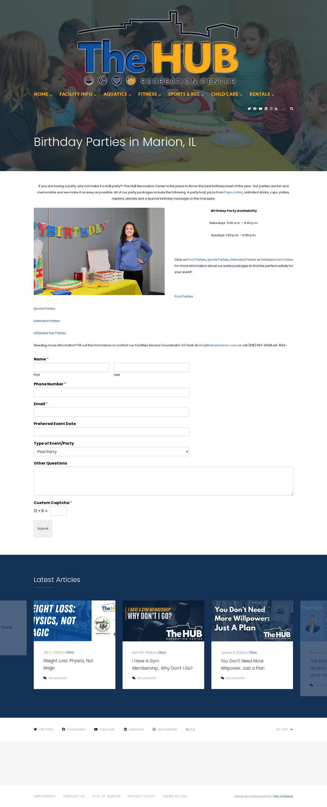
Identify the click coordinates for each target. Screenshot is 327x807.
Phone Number (50, 384)
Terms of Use (175, 796)
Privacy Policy (142, 796)
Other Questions (50, 463)
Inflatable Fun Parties (277, 259)
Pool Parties (196, 259)
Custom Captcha (53, 502)
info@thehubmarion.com (217, 345)
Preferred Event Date (55, 423)
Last (117, 375)
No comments (58, 678)
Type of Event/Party (54, 443)
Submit (43, 528)
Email (41, 404)
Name (41, 359)
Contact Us (74, 796)
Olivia (70, 652)
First (37, 375)
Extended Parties (243, 259)
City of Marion (106, 796)
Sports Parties (218, 259)
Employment (45, 796)
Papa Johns (233, 192)
